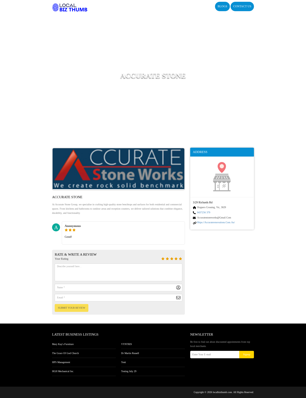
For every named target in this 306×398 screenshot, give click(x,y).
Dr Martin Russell (130, 353)
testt (123, 362)
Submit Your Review (71, 308)
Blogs (222, 6)
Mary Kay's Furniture (63, 344)
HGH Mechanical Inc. (63, 371)
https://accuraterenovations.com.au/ (216, 222)
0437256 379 (203, 212)
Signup (246, 354)
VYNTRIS (126, 344)
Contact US (242, 6)
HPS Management (61, 362)
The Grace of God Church (65, 353)
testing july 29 (128, 371)
